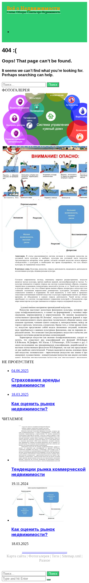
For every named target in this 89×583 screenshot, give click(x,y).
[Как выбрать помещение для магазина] (44, 119)
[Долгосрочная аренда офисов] (44, 279)
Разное (44, 560)
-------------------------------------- (44, 552)
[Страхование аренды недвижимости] (44, 172)
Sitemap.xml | (72, 556)
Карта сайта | (17, 556)
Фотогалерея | (40, 556)
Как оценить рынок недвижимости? (33, 532)
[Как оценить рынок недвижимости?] (44, 226)
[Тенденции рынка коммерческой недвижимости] (44, 332)
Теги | (57, 556)
